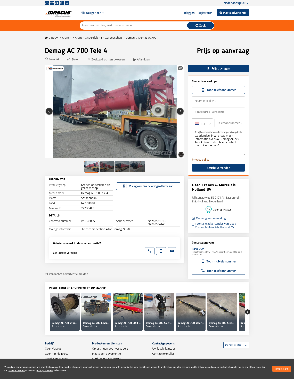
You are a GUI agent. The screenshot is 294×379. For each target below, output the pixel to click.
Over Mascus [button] (53, 348)
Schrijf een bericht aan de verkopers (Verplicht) (218, 132)
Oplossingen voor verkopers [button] (110, 348)
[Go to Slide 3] (122, 166)
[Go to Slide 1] (91, 166)
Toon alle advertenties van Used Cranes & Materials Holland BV (215, 225)
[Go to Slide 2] (107, 166)
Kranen (66, 37)
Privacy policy (200, 160)
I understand (282, 368)
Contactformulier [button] (163, 354)
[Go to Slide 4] (137, 166)
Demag (130, 37)
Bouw (54, 37)
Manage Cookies (17, 370)
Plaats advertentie (234, 13)
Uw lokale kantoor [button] (163, 348)
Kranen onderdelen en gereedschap (98, 37)
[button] (52, 59)
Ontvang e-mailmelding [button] (211, 218)
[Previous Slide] (49, 111)
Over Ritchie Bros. (56, 354)
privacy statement (44, 370)
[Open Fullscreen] (181, 154)
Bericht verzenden (218, 168)
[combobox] (225, 345)
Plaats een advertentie (106, 354)
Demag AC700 (147, 37)
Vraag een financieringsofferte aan (151, 186)
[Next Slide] (180, 111)
